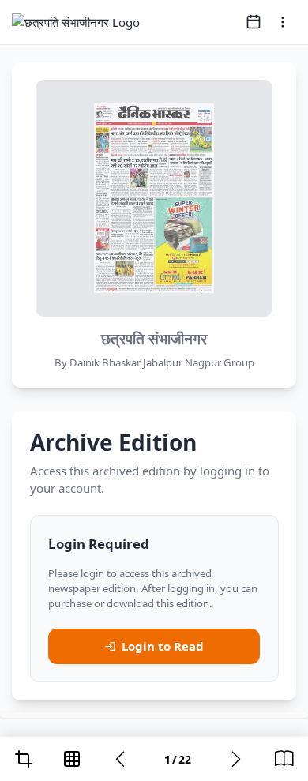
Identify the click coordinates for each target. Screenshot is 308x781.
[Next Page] (236, 759)
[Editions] (284, 759)
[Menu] (282, 22)
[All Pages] (72, 759)
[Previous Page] (120, 759)
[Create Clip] (23, 759)
